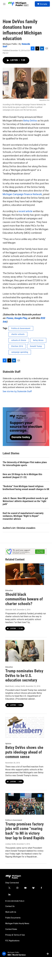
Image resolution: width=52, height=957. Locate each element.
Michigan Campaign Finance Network (22, 194)
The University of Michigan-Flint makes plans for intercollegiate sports (25, 464)
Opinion (8, 743)
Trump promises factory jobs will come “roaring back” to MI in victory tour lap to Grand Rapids (24, 831)
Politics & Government (20, 328)
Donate (43, 4)
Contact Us (10, 906)
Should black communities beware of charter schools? (24, 599)
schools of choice (18, 340)
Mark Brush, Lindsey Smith (15, 686)
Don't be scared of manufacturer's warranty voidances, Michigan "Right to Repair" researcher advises (23, 516)
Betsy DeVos (30, 120)
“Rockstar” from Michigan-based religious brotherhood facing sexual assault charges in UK (26, 488)
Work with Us (10, 912)
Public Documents (13, 918)
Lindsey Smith (10, 844)
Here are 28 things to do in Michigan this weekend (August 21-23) (22, 476)
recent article (25, 211)
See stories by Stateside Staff (17, 391)
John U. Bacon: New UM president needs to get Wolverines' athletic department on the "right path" (25, 501)
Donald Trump (36, 346)
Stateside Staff (11, 371)
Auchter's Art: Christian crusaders (19, 528)
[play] (4, 953)
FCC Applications (12, 941)
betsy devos (38, 340)
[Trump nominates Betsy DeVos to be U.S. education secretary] (24, 651)
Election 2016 (17, 346)
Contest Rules (11, 929)
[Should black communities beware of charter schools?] (24, 574)
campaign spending (19, 352)
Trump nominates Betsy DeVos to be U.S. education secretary (24, 676)
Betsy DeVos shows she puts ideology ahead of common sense (24, 752)
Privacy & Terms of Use (15, 935)
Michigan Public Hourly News (17, 924)
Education (9, 590)
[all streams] (48, 953)
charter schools (18, 334)
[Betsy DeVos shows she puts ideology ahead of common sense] (24, 727)
